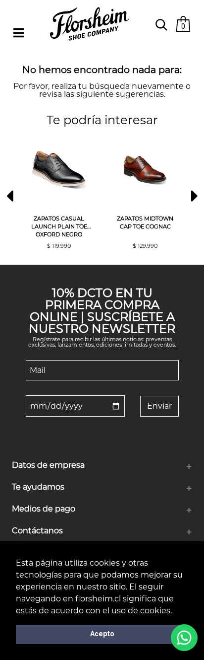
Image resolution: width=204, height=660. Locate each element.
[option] (59, 191)
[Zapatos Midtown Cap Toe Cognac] (145, 170)
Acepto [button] (102, 634)
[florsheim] (89, 45)
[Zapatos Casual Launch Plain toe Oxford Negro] (59, 170)
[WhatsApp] (184, 637)
